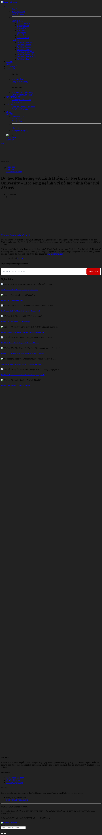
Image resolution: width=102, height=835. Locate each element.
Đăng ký (10, 140)
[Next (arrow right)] (5, 833)
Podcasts (10, 169)
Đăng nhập (11, 137)
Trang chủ (10, 167)
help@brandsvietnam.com (17, 800)
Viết (3, 144)
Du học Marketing (14, 172)
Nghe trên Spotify (8, 235)
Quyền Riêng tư (13, 780)
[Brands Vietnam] (9, 2)
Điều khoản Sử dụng (15, 778)
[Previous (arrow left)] (2, 833)
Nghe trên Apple (24, 235)
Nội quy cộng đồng (14, 782)
